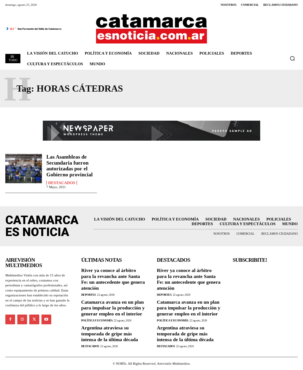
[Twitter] (34, 319)
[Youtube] (46, 319)
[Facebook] (10, 319)
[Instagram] (22, 319)
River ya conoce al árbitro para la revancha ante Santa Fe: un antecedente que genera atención (113, 279)
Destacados (61, 183)
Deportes (88, 294)
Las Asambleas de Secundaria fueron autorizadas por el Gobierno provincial (69, 165)
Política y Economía (97, 320)
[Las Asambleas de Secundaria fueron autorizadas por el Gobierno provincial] (23, 168)
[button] (292, 58)
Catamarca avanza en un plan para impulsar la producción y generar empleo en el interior (113, 308)
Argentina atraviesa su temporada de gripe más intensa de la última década (109, 333)
